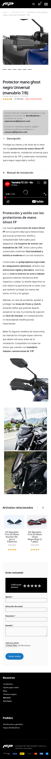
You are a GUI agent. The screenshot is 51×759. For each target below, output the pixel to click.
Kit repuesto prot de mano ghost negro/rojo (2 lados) (37, 522)
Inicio (5, 12)
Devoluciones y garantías (13, 724)
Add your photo (12, 643)
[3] (14, 69)
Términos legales (10, 694)
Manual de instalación (20, 172)
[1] (4, 69)
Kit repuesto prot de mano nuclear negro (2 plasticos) (14, 522)
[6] (29, 69)
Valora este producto (33, 99)
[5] (24, 69)
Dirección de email (13, 606)
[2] (9, 69)
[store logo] (8, 4)
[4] (19, 69)
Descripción (14, 138)
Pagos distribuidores (11, 728)
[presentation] (42, 508)
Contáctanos (8, 684)
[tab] (25, 138)
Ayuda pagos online (11, 687)
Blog (5, 691)
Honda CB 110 (17, 12)
